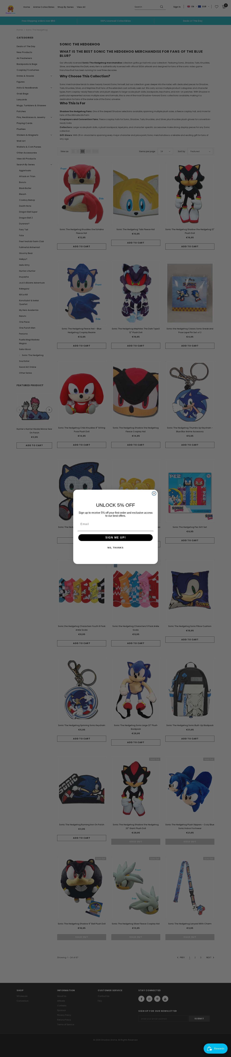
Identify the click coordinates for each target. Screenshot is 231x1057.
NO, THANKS (116, 548)
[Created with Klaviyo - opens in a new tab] (115, 565)
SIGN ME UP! (115, 537)
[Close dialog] (154, 493)
